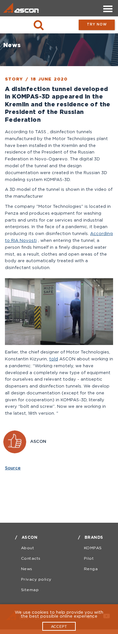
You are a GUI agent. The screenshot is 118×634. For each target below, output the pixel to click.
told (53, 359)
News (26, 569)
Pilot (89, 558)
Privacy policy (36, 579)
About (27, 548)
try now (97, 24)
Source (13, 468)
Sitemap (30, 590)
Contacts (31, 558)
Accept (59, 626)
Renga (91, 569)
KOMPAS (93, 548)
